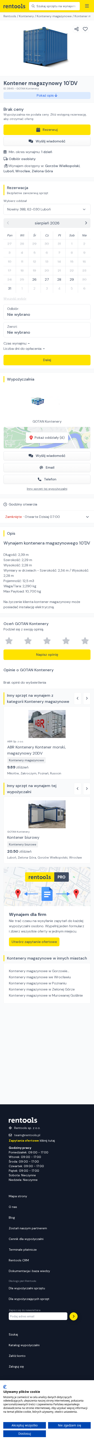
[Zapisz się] (74, 1316)
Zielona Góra (42, 171)
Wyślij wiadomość (50, 141)
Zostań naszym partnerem (28, 1228)
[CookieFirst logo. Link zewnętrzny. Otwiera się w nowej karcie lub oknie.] (5, 1387)
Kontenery (26, 16)
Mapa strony (18, 1196)
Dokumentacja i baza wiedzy (29, 1271)
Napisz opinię (47, 654)
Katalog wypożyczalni (24, 1345)
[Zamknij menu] (87, 6)
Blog (12, 1217)
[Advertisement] (47, 1054)
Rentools (9, 16)
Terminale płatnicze (23, 1250)
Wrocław (22, 171)
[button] (47, 517)
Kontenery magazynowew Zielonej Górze (42, 989)
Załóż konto (17, 1356)
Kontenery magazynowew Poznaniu (37, 983)
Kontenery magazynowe (54, 16)
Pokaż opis (46, 95)
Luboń (8, 171)
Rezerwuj (50, 129)
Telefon (50, 479)
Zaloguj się (16, 1366)
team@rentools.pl (27, 1135)
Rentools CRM (19, 1260)
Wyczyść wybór (14, 299)
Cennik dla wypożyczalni (26, 1239)
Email (50, 467)
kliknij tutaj (32, 1140)
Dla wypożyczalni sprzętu (27, 1288)
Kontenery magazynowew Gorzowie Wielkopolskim (38, 971)
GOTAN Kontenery (47, 421)
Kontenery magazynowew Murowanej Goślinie (46, 995)
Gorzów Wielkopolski (62, 166)
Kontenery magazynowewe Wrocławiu (40, 977)
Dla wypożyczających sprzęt (29, 1299)
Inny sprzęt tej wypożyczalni (47, 489)
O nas (13, 1207)
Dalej (47, 360)
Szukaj (13, 1334)
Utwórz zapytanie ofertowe (34, 941)
